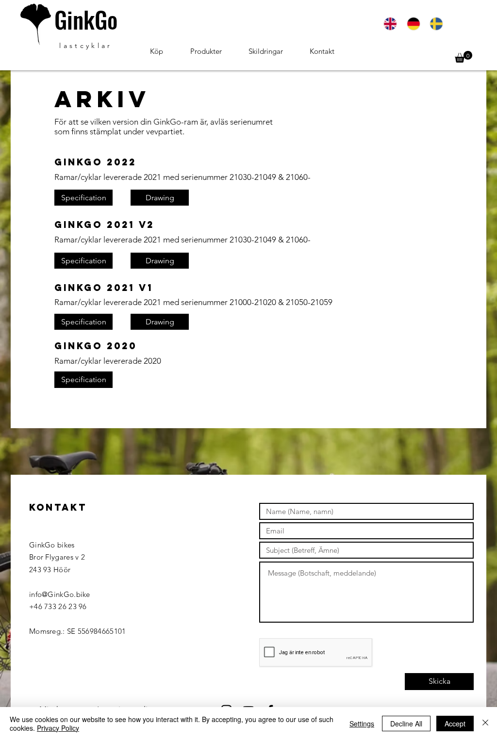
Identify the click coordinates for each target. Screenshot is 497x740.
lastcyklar (85, 45)
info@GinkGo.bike (59, 594)
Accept (455, 723)
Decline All (406, 723)
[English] (390, 23)
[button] (463, 57)
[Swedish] (436, 23)
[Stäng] (485, 723)
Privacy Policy (58, 728)
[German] (412, 23)
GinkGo (85, 19)
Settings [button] (361, 723)
